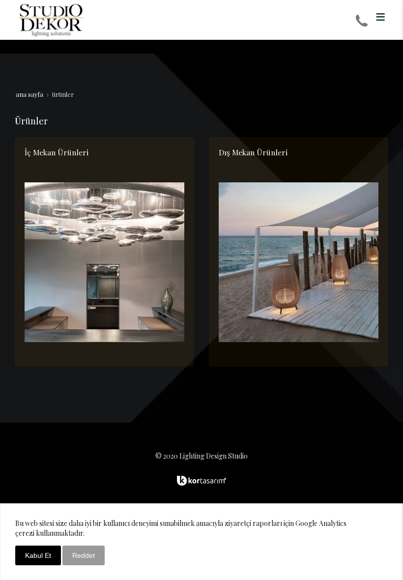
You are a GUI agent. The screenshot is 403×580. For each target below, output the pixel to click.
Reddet (83, 555)
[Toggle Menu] (380, 16)
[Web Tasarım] (201, 481)
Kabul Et (38, 555)
